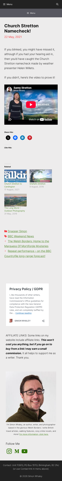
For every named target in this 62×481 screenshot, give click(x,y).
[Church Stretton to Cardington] (15, 175)
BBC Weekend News (21, 236)
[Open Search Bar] (57, 4)
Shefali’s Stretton (37, 183)
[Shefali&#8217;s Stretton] (41, 175)
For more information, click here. (33, 434)
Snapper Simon (17, 231)
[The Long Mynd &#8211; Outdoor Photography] (15, 200)
